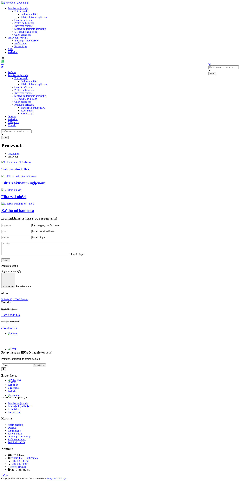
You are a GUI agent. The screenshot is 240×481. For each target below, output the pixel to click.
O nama (12, 116)
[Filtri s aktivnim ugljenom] (18, 176)
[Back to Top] (3, 369)
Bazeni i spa (20, 46)
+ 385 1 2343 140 (10, 315)
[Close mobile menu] (2, 66)
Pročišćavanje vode (18, 8)
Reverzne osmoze (23, 25)
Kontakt (12, 125)
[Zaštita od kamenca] (17, 203)
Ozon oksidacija (22, 34)
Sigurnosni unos (11, 271)
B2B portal (13, 122)
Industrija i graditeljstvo (26, 40)
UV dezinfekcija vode (25, 31)
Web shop (13, 52)
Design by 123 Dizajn (57, 478)
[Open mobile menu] (2, 64)
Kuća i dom (20, 43)
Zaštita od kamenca (24, 23)
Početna (12, 72)
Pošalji (6, 260)
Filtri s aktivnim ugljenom (34, 17)
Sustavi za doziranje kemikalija (30, 28)
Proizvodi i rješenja (18, 37)
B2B (10, 49)
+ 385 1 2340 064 (19, 463)
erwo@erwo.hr (9, 328)
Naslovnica (13, 153)
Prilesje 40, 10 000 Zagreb (24, 458)
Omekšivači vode (23, 20)
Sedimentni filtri (29, 14)
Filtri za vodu (21, 11)
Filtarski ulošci (13, 197)
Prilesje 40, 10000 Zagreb (14, 299)
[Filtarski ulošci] (11, 190)
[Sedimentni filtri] (16, 162)
